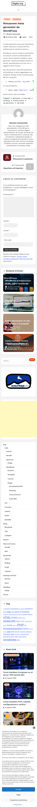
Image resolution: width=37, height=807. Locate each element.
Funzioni (5, 614)
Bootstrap (8, 527)
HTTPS (20, 617)
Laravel (8, 451)
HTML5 (14, 617)
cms (5, 612)
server (17, 632)
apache (23, 608)
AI (19, 608)
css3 (12, 612)
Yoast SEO (13, 499)
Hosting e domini (9, 575)
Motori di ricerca (9, 544)
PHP (20, 624)
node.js (15, 625)
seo (9, 631)
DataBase (6, 587)
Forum (5, 595)
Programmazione (12, 628)
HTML (5, 524)
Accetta (18, 789)
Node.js (7, 563)
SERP (13, 631)
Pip (25, 625)
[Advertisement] (18, 419)
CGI (6, 503)
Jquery (7, 559)
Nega (18, 795)
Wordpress (16, 19)
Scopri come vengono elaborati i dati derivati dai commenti (18, 259)
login (4, 625)
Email (6, 230)
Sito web (7, 240)
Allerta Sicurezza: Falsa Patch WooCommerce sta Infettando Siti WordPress (18, 304)
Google (7, 547)
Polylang (12, 490)
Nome (7, 221)
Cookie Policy (17, 804)
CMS (6, 448)
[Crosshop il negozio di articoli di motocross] (18, 393)
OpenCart (9, 460)
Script (7, 515)
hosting (29, 614)
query (31, 628)
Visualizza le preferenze (18, 800)
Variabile (8, 520)
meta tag (26, 98)
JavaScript (7, 555)
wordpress (10, 639)
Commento (8, 194)
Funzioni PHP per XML (15, 614)
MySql (7, 590)
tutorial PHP (25, 634)
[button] (34, 728)
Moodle (9, 455)
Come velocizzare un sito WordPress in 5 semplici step (17, 324)
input (23, 617)
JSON (22, 621)
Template (11, 475)
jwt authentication (16, 486)
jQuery (18, 621)
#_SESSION (6, 608)
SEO (6, 551)
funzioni (11, 470)
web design (22, 636)
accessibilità (14, 608)
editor (17, 612)
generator (16, 98)
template (17, 634)
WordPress (10, 467)
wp (18, 640)
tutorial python (8, 636)
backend (29, 609)
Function (8, 507)
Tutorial (7, 19)
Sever (7, 583)
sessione (28, 631)
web (16, 636)
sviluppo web (8, 634)
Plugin (10, 463)
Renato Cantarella (13, 34)
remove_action (18, 100)
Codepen (8, 535)
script (5, 631)
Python (6, 540)
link (31, 621)
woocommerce (15, 495)
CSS (6, 531)
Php (4, 445)
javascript (9, 620)
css (9, 611)
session (22, 631)
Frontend (24, 611)
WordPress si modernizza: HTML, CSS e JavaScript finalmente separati (18, 284)
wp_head (20, 103)
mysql (9, 625)
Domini (7, 579)
